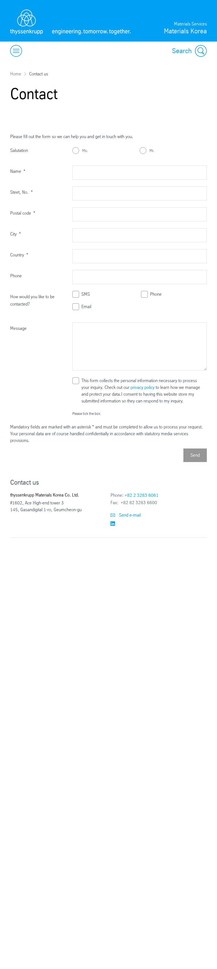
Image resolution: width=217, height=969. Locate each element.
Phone (16, 275)
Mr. (151, 150)
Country (19, 255)
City (15, 234)
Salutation (19, 150)
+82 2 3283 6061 (142, 495)
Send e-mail (129, 515)
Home (15, 74)
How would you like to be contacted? (32, 300)
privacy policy (143, 387)
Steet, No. (21, 192)
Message (18, 328)
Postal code (22, 213)
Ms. (84, 150)
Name (17, 171)
